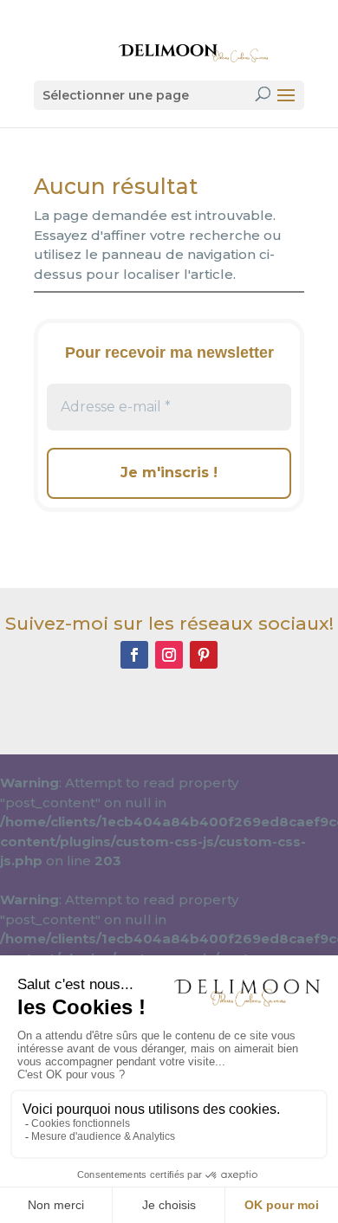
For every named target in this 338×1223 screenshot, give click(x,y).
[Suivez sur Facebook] (134, 655)
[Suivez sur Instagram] (169, 655)
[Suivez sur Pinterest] (204, 655)
